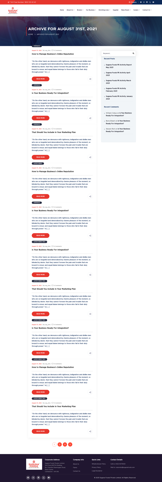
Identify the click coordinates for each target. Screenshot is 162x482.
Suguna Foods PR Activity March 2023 (118, 82)
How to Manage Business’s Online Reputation (53, 54)
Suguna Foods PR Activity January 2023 (119, 98)
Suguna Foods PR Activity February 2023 (116, 90)
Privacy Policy (96, 467)
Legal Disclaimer (97, 470)
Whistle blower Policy (99, 464)
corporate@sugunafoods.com (125, 467)
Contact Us (76, 471)
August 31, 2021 (36, 50)
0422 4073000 (120, 464)
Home (62, 10)
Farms (75, 467)
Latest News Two (39, 241)
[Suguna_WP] (13, 10)
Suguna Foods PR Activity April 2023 (118, 74)
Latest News (38, 163)
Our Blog (37, 46)
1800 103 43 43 (30, 2)
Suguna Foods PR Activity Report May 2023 (119, 66)
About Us (76, 464)
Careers (135, 10)
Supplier (115, 10)
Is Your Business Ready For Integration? (50, 93)
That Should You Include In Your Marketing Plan (54, 132)
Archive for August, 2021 (48, 34)
